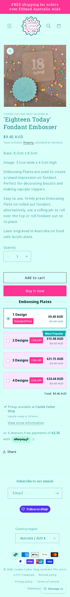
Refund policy (48, 574)
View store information (26, 423)
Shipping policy (37, 588)
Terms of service (48, 581)
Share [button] (11, 451)
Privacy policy (23, 581)
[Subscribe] (57, 493)
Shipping (28, 142)
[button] (9, 26)
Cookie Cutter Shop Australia (33, 569)
